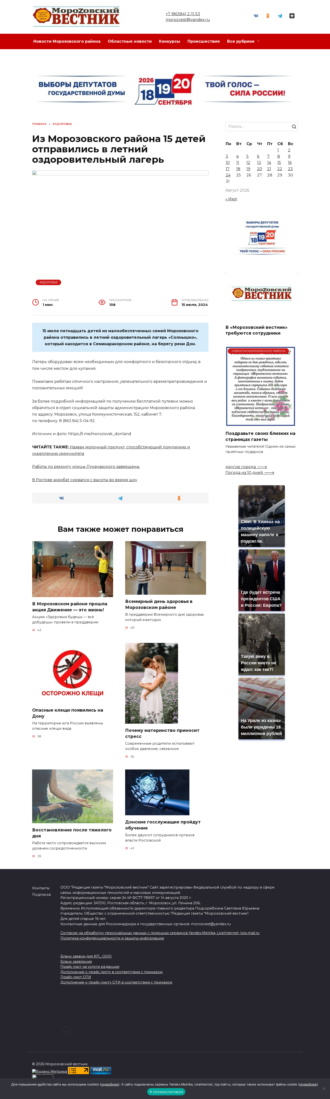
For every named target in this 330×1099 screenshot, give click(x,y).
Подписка (41, 894)
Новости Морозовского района (66, 41)
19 (248, 169)
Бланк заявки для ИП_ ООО (86, 956)
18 (238, 169)
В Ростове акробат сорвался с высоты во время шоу (84, 480)
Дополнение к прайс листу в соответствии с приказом (111, 972)
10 (228, 162)
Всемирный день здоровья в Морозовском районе (159, 604)
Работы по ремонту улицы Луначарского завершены (86, 466)
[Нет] (324, 1088)
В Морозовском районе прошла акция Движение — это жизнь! (69, 606)
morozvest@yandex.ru (188, 19)
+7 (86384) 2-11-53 (183, 14)
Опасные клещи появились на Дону (67, 713)
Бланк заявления (76, 961)
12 (248, 162)
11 (237, 162)
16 (290, 162)
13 (259, 162)
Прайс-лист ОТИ (75, 977)
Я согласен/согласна (166, 1092)
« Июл (231, 199)
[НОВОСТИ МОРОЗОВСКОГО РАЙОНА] (260, 423)
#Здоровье (48, 282)
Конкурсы (169, 41)
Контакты (41, 888)
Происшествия (203, 41)
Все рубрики (240, 41)
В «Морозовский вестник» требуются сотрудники (256, 330)
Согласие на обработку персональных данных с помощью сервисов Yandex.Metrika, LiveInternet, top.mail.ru (159, 933)
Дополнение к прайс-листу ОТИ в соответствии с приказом (116, 982)
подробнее (109, 1084)
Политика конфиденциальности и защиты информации (112, 938)
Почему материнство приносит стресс (162, 733)
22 (279, 169)
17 (228, 169)
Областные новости (130, 41)
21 (269, 169)
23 (290, 169)
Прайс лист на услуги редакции (89, 966)
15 (279, 162)
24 (228, 175)
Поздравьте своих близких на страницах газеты (260, 436)
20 (259, 169)
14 (269, 162)
